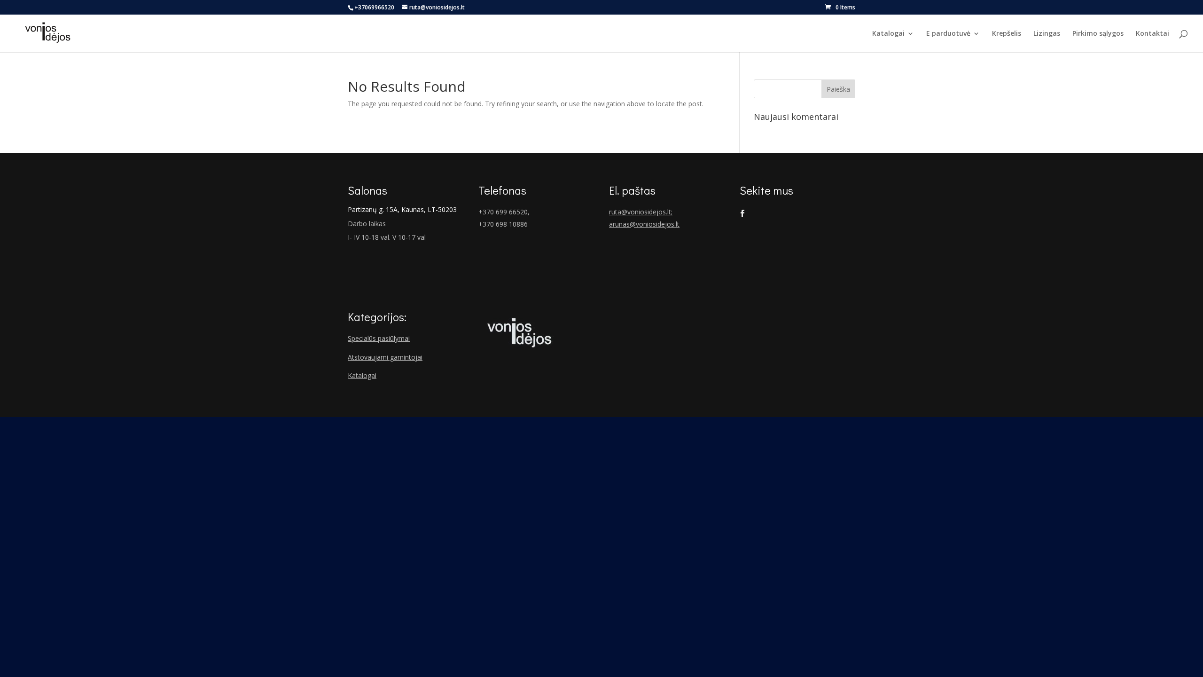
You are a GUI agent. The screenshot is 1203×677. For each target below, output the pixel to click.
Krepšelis (1006, 34)
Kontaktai (1152, 34)
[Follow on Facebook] (742, 213)
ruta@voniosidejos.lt (640, 211)
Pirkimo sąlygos (1098, 34)
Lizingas (1046, 34)
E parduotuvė (948, 34)
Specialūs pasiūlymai (379, 338)
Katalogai (888, 34)
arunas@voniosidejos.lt (644, 224)
